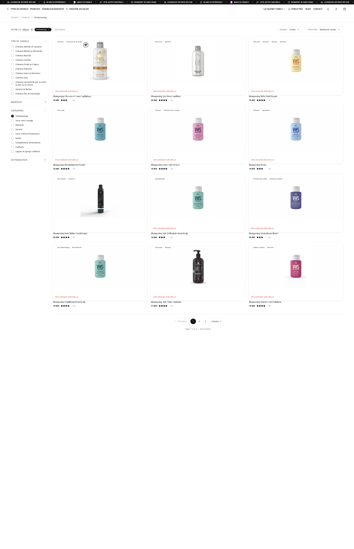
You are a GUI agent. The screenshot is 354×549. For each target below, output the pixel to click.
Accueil (14, 17)
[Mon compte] (336, 9)
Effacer (26, 29)
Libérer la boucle (259, 247)
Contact (317, 9)
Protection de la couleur (74, 42)
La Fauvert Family (273, 9)
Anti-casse (158, 42)
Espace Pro (297, 9)
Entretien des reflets (260, 179)
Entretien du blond (276, 179)
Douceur (274, 42)
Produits (35, 9)
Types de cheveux (19, 9)
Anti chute (61, 110)
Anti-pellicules (160, 179)
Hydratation (266, 110)
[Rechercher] (328, 9)
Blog (308, 9)
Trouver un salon (79, 9)
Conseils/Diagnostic (53, 9)
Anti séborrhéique (63, 247)
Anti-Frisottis (62, 179)
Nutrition (61, 42)
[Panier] (344, 9)
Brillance (266, 42)
